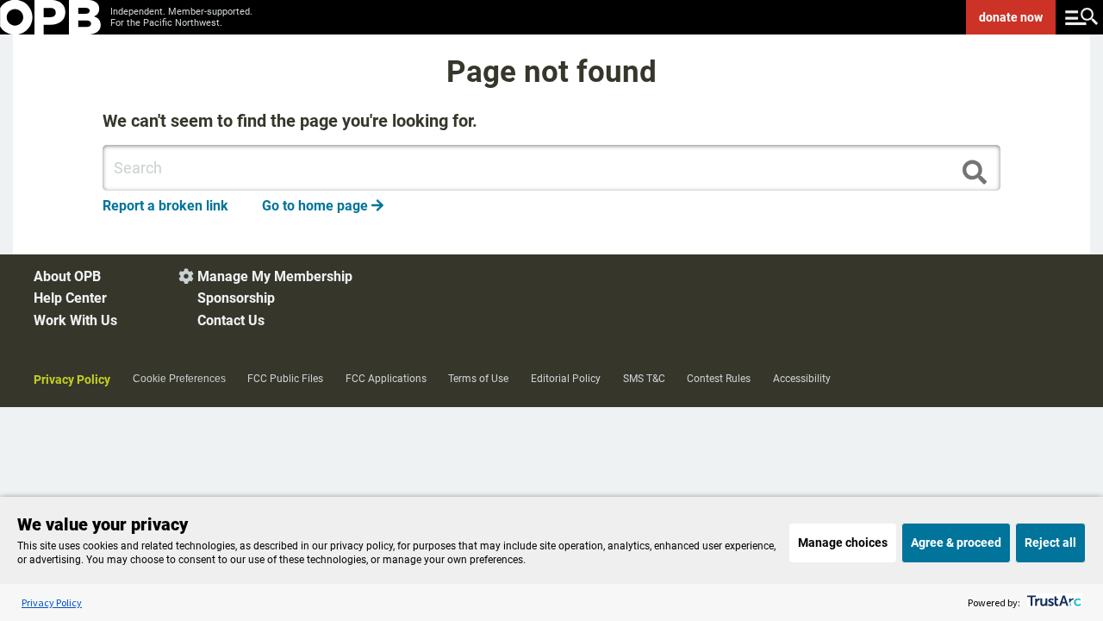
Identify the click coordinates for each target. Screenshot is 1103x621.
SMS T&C (644, 379)
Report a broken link (165, 206)
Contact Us (231, 320)
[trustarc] (1052, 602)
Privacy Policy (72, 379)
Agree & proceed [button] (956, 542)
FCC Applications (386, 379)
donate (1011, 17)
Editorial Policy (566, 379)
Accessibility (802, 379)
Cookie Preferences (179, 379)
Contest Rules (719, 379)
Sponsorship (236, 298)
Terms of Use (478, 379)
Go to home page (322, 206)
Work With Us (75, 320)
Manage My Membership (274, 276)
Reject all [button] (1050, 542)
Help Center (70, 298)
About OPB (67, 276)
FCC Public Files (285, 379)
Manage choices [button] (843, 542)
